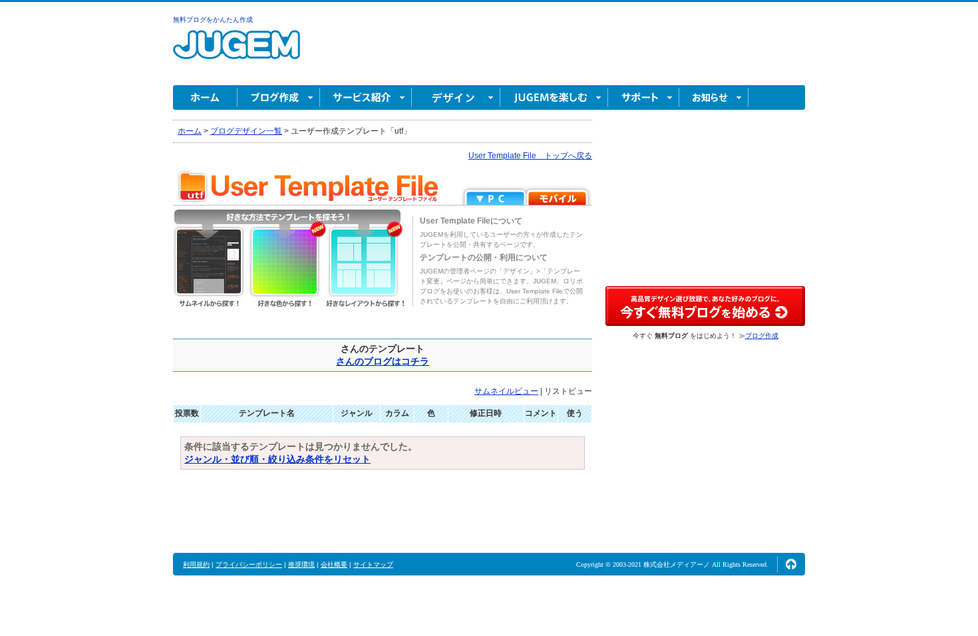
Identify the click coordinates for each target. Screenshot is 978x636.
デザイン (456, 97)
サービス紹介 (366, 97)
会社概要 (334, 564)
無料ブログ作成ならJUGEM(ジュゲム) (236, 52)
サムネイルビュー (506, 391)
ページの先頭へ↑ (791, 564)
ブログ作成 (279, 97)
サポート (643, 97)
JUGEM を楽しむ (554, 97)
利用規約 (196, 564)
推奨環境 (301, 564)
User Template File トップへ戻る (530, 155)
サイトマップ (373, 564)
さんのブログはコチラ (382, 361)
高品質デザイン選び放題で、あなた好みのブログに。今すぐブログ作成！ (705, 306)
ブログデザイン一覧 (246, 131)
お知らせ (713, 97)
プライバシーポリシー (249, 564)
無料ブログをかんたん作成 (213, 19)
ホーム (205, 97)
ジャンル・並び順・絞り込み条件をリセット (277, 459)
